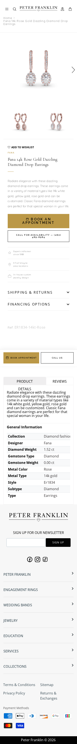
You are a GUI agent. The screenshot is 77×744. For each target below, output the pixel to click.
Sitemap (46, 684)
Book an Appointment (38, 221)
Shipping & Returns (30, 292)
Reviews (60, 381)
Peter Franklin (32, 740)
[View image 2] (20, 121)
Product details (25, 382)
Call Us (57, 358)
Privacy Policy (14, 693)
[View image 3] (56, 121)
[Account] (63, 9)
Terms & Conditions (19, 684)
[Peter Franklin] (38, 9)
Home (7, 18)
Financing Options (29, 304)
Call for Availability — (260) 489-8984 (38, 236)
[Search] (17, 10)
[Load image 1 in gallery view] (38, 68)
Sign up (58, 542)
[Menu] (7, 9)
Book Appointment (23, 358)
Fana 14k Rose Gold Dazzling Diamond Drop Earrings (35, 22)
